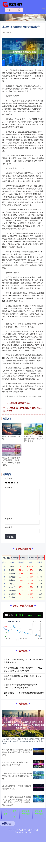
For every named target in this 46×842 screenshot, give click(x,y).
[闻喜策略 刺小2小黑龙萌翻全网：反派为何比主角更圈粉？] (38, 764)
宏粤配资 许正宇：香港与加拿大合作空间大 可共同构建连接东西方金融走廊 (17, 776)
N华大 (12, 566)
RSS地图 (27, 830)
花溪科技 (12, 570)
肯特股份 (12, 590)
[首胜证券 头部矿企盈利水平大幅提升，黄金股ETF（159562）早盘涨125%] (11, 450)
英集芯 (12, 583)
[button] (4, 627)
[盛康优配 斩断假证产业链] (11, 428)
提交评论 (10, 537)
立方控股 (12, 597)
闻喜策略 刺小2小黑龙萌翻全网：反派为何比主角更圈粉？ (16, 763)
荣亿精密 (12, 594)
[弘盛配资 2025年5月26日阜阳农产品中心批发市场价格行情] (33, 428)
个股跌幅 (15, 557)
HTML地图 (34, 830)
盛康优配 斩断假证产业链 (20, 403)
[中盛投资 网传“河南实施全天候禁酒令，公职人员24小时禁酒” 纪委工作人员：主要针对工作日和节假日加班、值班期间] (38, 801)
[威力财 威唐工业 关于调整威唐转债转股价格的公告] (38, 787)
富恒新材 (12, 573)
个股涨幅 (6, 557)
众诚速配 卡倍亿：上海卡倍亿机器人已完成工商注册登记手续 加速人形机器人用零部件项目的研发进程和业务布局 (23, 741)
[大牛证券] (13, 4)
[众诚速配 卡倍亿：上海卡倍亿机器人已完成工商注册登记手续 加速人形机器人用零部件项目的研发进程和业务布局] (23, 723)
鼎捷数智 (12, 580)
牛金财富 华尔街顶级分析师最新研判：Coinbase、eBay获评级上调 (21, 686)
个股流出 (33, 557)
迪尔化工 (12, 587)
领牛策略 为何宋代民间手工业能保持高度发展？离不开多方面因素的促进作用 (17, 752)
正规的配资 (14, 814)
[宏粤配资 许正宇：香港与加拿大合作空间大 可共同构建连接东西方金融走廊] (38, 775)
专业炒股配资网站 (26, 812)
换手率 (41, 557)
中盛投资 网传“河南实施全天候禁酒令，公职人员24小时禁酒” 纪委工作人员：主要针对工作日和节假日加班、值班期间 (16, 801)
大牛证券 (5, 812)
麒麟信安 (12, 577)
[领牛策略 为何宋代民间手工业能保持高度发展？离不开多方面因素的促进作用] (38, 752)
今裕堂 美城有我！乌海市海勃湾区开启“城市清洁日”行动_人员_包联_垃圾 (23, 669)
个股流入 (24, 557)
